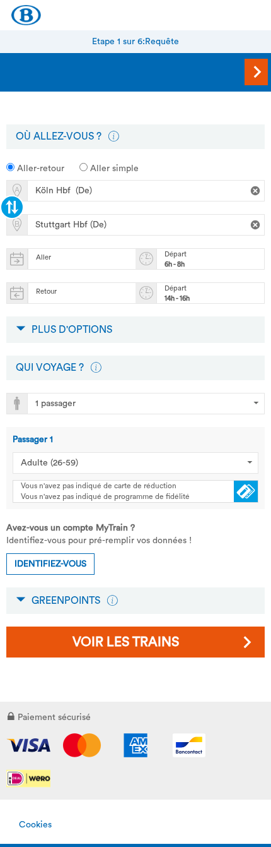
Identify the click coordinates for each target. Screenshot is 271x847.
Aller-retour (39, 168)
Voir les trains (125, 642)
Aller (43, 257)
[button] (113, 136)
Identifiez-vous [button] (50, 564)
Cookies (35, 824)
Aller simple (113, 168)
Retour (46, 291)
